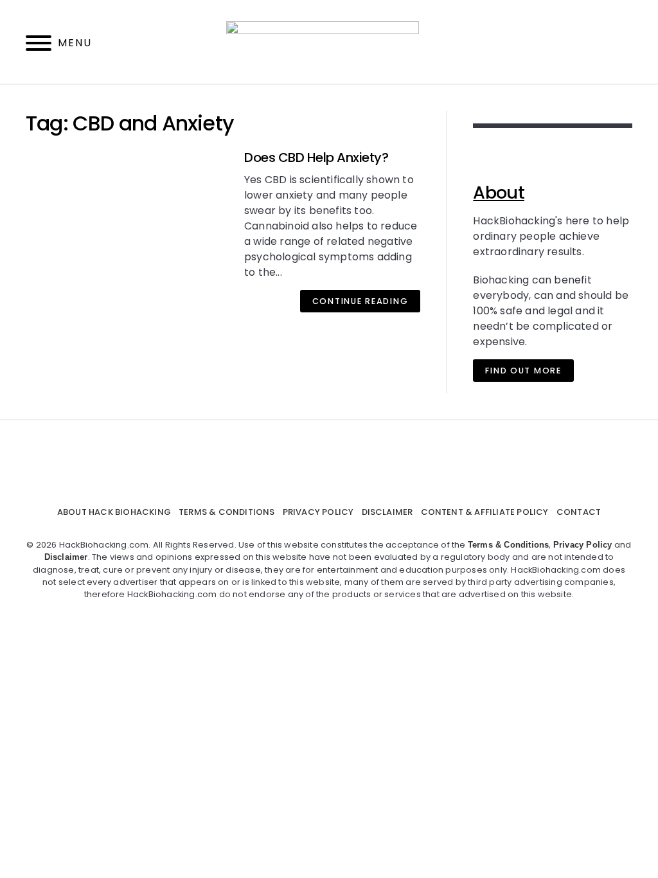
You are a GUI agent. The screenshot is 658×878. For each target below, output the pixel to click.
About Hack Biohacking (114, 512)
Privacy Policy (318, 512)
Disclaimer (387, 512)
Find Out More (523, 370)
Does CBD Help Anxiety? (316, 157)
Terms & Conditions (227, 512)
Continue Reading (360, 301)
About (498, 192)
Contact (578, 512)
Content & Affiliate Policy (485, 512)
